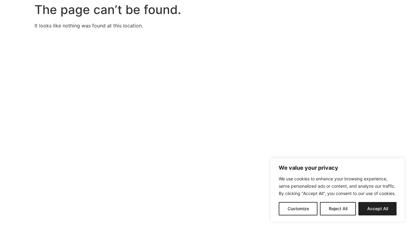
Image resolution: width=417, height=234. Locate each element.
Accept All (377, 208)
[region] (337, 190)
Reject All (338, 208)
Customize (298, 208)
